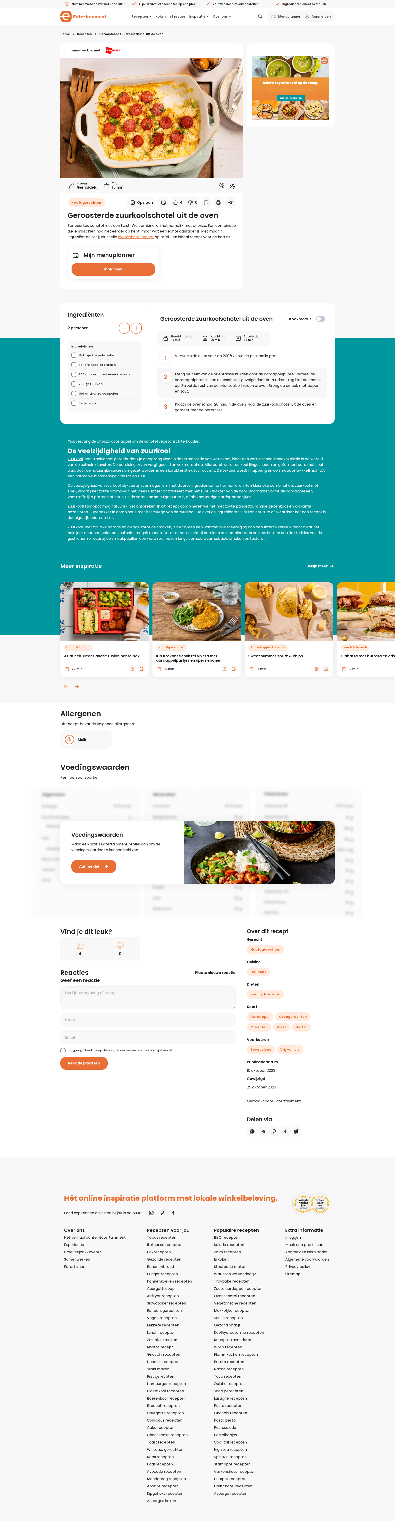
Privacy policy (297, 1266)
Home (65, 34)
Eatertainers (75, 1266)
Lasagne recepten (230, 1398)
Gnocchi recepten (163, 1354)
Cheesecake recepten (167, 1435)
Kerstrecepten (160, 1457)
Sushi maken (158, 1369)
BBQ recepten (227, 1237)
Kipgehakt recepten (165, 1493)
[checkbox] (320, 319)
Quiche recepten (229, 1383)
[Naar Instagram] (151, 1212)
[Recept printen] (218, 202)
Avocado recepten (164, 1471)
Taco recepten (227, 1376)
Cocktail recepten (230, 1442)
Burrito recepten (229, 1361)
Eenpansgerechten (164, 1310)
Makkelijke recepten (232, 1310)
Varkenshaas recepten (235, 1471)
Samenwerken (77, 1259)
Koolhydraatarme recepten (239, 1332)
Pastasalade (225, 1427)
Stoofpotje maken (230, 1266)
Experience (74, 1244)
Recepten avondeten (233, 1339)
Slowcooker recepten (166, 1303)
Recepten (140, 16)
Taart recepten (161, 1442)
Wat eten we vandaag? (235, 1274)
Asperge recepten (230, 1493)
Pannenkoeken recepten (169, 1281)
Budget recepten (162, 1274)
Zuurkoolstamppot (84, 506)
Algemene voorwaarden (307, 1259)
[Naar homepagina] (83, 16)
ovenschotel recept (136, 237)
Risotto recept (160, 1347)
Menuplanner (289, 16)
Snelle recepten (228, 1318)
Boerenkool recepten (166, 1398)
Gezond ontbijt (227, 1325)
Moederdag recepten (166, 1478)
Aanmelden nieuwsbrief (306, 1252)
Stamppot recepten (232, 1464)
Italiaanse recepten (164, 1244)
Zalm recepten (227, 1252)
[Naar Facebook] (173, 1212)
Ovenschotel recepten (234, 1296)
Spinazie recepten (230, 1457)
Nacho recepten (229, 1369)
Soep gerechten (228, 1391)
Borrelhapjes (225, 1435)
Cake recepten (160, 1427)
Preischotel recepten (233, 1486)
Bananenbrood (160, 1266)
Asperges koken (161, 1500)
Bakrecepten (159, 1252)
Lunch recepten (161, 1332)
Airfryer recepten (163, 1296)
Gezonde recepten (164, 1259)
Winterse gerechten (165, 1449)
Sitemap (292, 1274)
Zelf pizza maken (162, 1339)
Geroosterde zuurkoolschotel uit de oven (131, 34)
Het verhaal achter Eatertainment (95, 1237)
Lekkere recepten (163, 1325)
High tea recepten (230, 1449)
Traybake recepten (231, 1281)
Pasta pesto (225, 1420)
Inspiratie (197, 16)
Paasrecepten (160, 1464)
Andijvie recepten (163, 1486)
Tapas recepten (161, 1237)
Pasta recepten (228, 1405)
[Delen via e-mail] (230, 202)
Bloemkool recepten (165, 1391)
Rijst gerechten (160, 1376)
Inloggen (293, 1237)
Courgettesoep (161, 1288)
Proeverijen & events (82, 1252)
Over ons (220, 16)
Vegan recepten (162, 1318)
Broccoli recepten (163, 1405)
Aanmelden (321, 16)
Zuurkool (75, 459)
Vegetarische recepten (235, 1303)
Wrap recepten (228, 1347)
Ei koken (221, 1259)
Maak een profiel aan (304, 1244)
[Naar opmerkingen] (206, 202)
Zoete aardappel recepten (238, 1288)
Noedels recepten (163, 1361)
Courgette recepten (165, 1413)
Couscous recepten (164, 1420)
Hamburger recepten (166, 1383)
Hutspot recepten (230, 1478)
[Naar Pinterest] (162, 1212)
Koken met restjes (170, 16)
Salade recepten (229, 1244)
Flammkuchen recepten (236, 1354)
